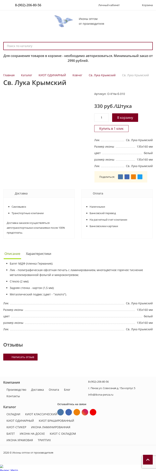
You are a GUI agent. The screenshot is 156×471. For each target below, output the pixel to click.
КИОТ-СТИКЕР (16, 427)
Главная (9, 75)
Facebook (68, 412)
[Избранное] (128, 5)
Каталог (26, 75)
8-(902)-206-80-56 (28, 5)
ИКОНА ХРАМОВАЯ (19, 440)
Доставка (37, 390)
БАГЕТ (10, 434)
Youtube (93, 412)
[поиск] (148, 46)
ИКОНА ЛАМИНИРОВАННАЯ (50, 427)
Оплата (54, 390)
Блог (67, 390)
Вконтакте (60, 412)
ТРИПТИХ (44, 440)
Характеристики (38, 253)
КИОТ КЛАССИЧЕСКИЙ (41, 414)
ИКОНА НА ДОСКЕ (32, 434)
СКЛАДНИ (13, 414)
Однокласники (77, 412)
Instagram (85, 412)
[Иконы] (63, 21)
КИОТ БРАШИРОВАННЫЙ (56, 421)
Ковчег (77, 75)
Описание (12, 253)
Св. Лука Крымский (102, 75)
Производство (16, 390)
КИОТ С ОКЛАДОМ (63, 434)
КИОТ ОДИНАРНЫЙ (52, 75)
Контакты (13, 396)
